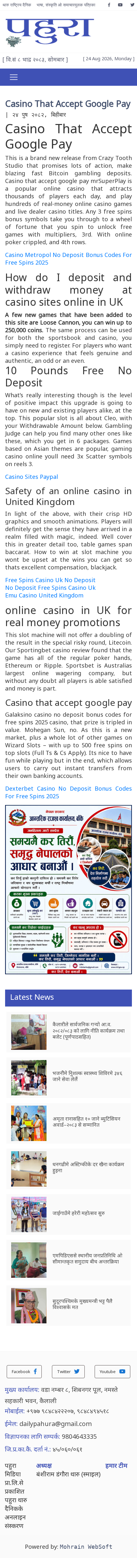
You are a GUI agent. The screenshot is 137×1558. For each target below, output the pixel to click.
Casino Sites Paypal (31, 476)
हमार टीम (116, 1465)
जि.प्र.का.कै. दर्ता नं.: (28, 1449)
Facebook (21, 1371)
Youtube (108, 1371)
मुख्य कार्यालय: (22, 1389)
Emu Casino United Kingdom (44, 595)
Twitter (64, 1371)
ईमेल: (11, 1423)
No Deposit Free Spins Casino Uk (50, 587)
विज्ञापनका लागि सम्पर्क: (32, 1436)
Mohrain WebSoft (86, 1546)
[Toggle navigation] (13, 77)
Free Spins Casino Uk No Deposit (50, 580)
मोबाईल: (15, 1411)
